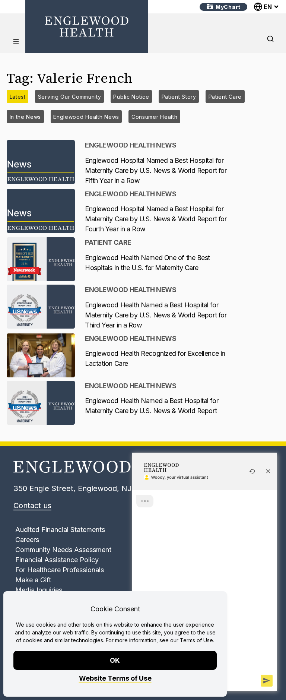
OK (115, 660)
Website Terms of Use (115, 678)
